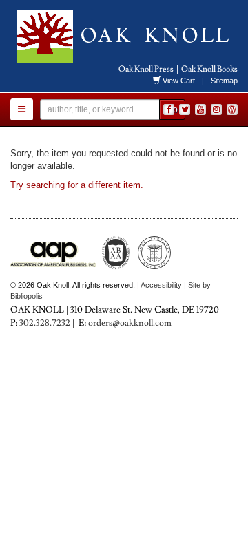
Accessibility (161, 285)
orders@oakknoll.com (130, 322)
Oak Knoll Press (146, 69)
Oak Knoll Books (209, 69)
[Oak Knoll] (124, 36)
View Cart (179, 80)
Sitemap (224, 80)
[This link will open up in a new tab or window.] (232, 109)
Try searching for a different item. (76, 185)
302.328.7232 (44, 322)
